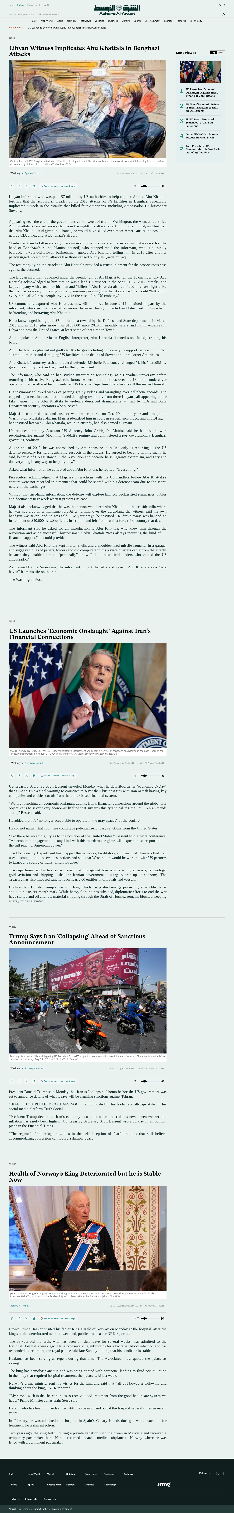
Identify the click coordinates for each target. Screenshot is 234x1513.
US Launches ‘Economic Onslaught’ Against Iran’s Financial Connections (202, 92)
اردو (38, 5)
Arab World (47, 20)
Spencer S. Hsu (33, 173)
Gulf (34, 20)
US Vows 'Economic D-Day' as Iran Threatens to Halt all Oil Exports (202, 107)
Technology (196, 20)
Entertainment (152, 20)
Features (181, 20)
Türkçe (30, 5)
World (60, 20)
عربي (11, 5)
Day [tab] (213, 52)
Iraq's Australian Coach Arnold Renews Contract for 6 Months (61, 27)
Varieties (99, 20)
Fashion (168, 20)
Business (113, 20)
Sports (137, 20)
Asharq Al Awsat (34, 762)
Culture (126, 20)
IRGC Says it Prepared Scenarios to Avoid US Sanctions (200, 122)
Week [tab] (220, 52)
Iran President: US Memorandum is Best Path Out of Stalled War (203, 149)
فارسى (46, 5)
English (20, 5)
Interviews (85, 20)
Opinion (71, 20)
